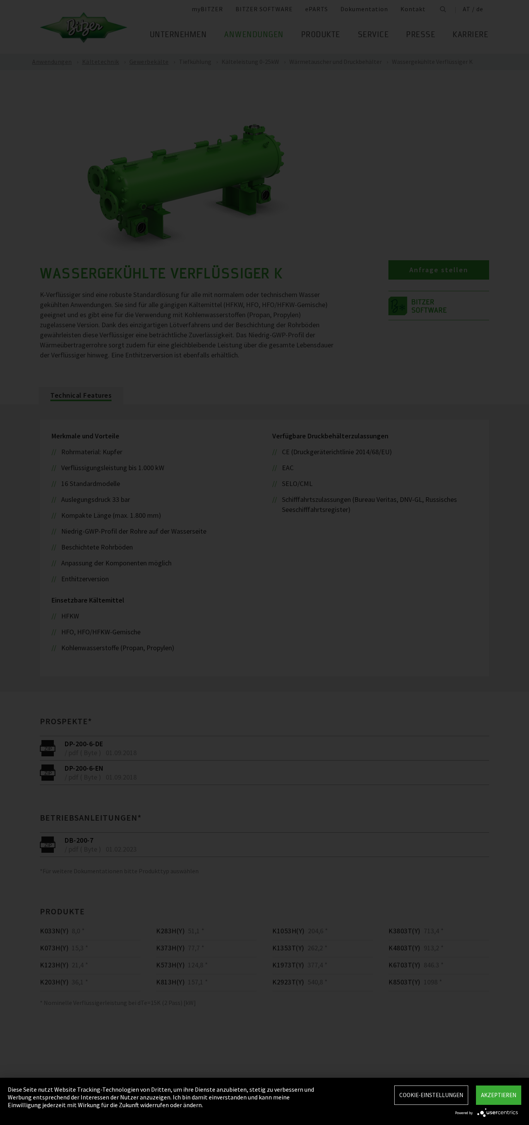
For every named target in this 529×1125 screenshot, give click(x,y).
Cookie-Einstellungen (431, 1095)
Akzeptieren (498, 1095)
